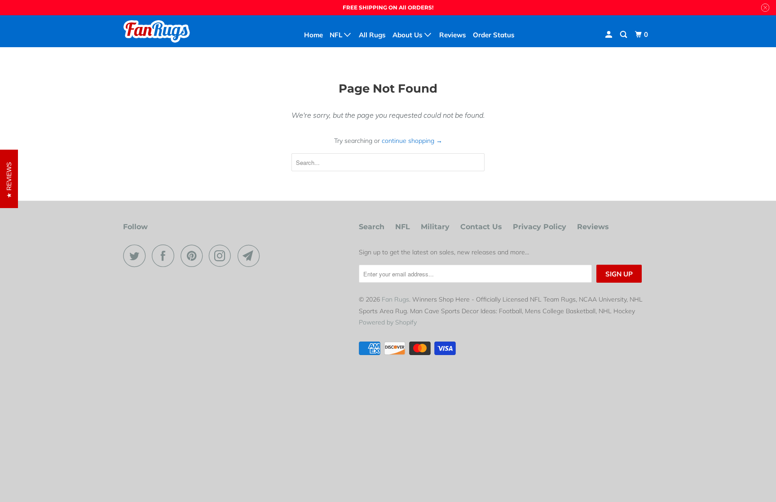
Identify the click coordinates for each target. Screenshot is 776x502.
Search (371, 226)
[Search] (624, 35)
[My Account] (609, 35)
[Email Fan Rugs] (251, 255)
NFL (402, 226)
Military (435, 226)
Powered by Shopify (388, 322)
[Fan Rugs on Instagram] (222, 255)
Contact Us (481, 226)
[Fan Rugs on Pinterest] (194, 255)
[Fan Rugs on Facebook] (165, 255)
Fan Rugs (395, 299)
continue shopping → (412, 141)
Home (313, 35)
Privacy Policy (539, 226)
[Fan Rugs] (169, 31)
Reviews (593, 226)
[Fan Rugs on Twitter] (136, 255)
